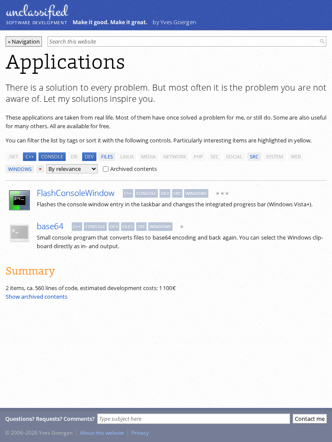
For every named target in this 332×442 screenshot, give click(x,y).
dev (89, 156)
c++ (30, 156)
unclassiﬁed (36, 11)
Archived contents (133, 169)
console (52, 156)
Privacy (140, 432)
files (107, 156)
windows (20, 169)
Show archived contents (36, 296)
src (254, 156)
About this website (102, 432)
